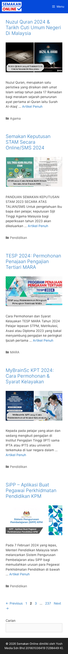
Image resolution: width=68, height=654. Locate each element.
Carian (10, 621)
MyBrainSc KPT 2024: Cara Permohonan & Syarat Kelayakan (30, 375)
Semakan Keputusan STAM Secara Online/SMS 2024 (28, 142)
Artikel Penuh (32, 106)
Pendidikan (18, 238)
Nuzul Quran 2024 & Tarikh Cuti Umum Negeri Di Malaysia (33, 27)
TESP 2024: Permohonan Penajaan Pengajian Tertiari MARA (33, 261)
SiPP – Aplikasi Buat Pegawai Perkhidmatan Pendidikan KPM (31, 490)
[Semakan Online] (12, 6)
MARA (14, 352)
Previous (14, 603)
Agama (15, 118)
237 (48, 603)
